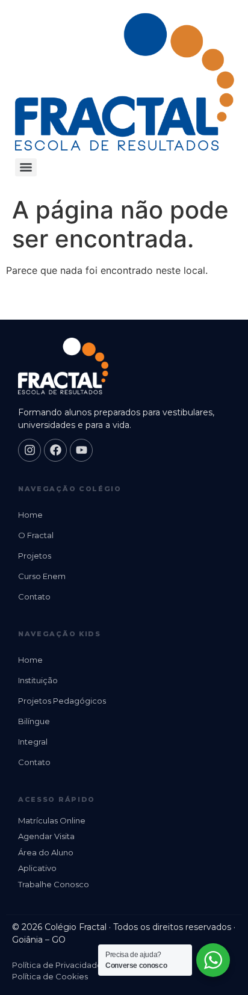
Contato (34, 596)
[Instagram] (29, 450)
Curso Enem (42, 576)
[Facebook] (55, 450)
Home (30, 514)
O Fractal (36, 535)
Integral (33, 741)
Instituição (38, 680)
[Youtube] (81, 450)
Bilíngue (34, 721)
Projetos (34, 555)
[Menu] (26, 167)
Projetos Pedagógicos (62, 700)
